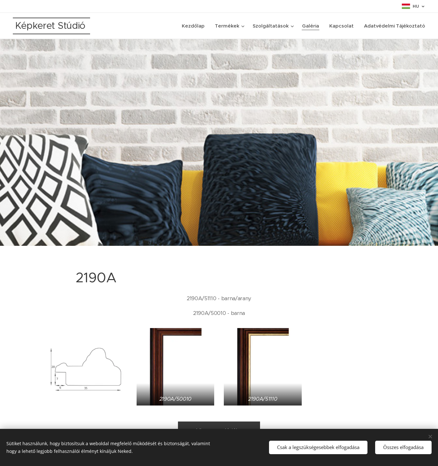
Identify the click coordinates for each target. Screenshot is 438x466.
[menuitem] (195, 26)
